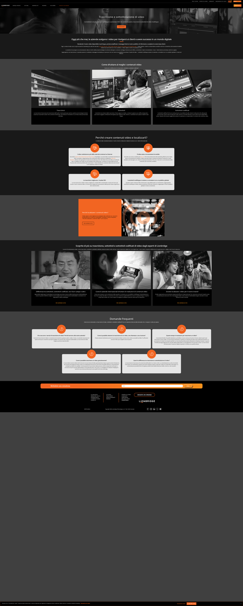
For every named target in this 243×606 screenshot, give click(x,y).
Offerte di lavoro (203, 1)
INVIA (188, 386)
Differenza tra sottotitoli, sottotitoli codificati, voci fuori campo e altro (60, 292)
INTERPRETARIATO (95, 397)
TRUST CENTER (109, 396)
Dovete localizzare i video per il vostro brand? (182, 292)
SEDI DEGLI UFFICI (126, 398)
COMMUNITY (211, 1)
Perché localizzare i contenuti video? (95, 212)
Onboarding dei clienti (220, 1)
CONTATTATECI (237, 5)
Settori (26, 5)
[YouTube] (160, 409)
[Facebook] (148, 409)
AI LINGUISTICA (94, 394)
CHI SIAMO (52, 5)
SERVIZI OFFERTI (17, 5)
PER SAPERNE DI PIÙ (88, 223)
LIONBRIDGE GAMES (95, 398)
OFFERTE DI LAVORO (126, 394)
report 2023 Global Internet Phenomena (84, 156)
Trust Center (195, 1)
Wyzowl (142, 156)
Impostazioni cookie (181, 603)
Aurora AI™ (35, 5)
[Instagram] (151, 409)
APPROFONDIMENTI (110, 397)
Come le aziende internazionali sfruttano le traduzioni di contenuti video (121, 292)
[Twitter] (157, 409)
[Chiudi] (241, 603)
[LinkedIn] (154, 409)
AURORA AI (93, 400)
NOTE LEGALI (87, 409)
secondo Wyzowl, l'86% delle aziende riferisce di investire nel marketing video (118, 46)
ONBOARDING (125, 397)
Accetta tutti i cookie (191, 603)
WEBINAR (108, 398)
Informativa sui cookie (85, 603)
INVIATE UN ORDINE (64, 5)
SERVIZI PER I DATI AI (95, 396)
